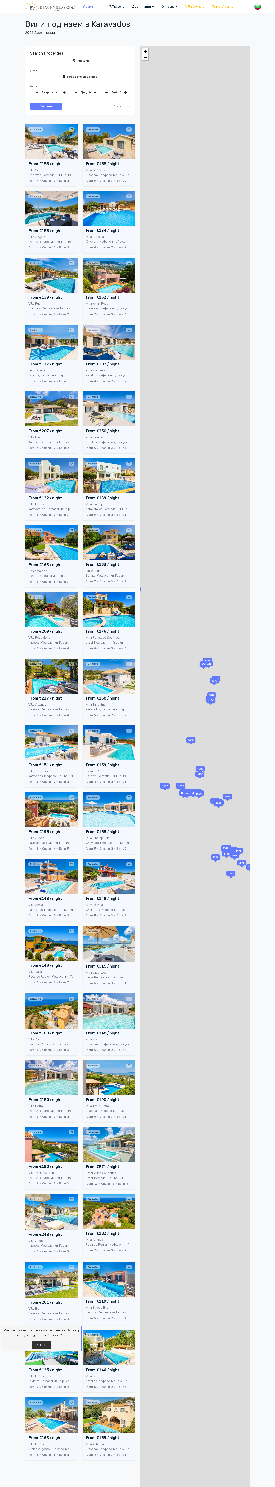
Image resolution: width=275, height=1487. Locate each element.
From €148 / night (102, 898)
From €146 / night (102, 1370)
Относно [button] (168, 7)
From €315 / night (102, 966)
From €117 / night (45, 364)
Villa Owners (194, 7)
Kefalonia (82, 61)
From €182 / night (102, 1233)
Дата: (33, 70)
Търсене (118, 7)
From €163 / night (45, 564)
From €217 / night (45, 698)
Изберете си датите (81, 77)
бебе (116, 92)
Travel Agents (222, 7)
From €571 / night (102, 1166)
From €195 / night (45, 831)
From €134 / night (102, 230)
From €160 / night (45, 1033)
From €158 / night (45, 164)
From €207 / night (102, 364)
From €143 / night (45, 898)
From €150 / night (45, 1099)
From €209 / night (45, 631)
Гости (33, 86)
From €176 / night (102, 631)
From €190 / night (102, 1099)
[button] (193, 797)
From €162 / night (102, 297)
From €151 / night (45, 765)
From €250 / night (102, 431)
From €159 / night (102, 765)
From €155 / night (102, 831)
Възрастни (50, 92)
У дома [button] (88, 7)
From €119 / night (102, 1301)
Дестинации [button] (141, 7)
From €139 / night (45, 297)
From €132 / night (45, 498)
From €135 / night (45, 1370)
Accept (41, 1345)
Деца (85, 92)
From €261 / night (45, 1302)
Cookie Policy (58, 1335)
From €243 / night (45, 1234)
